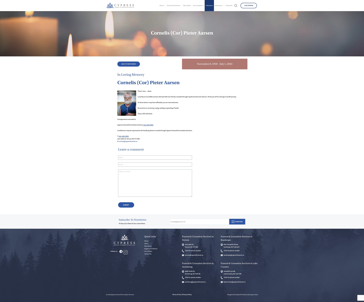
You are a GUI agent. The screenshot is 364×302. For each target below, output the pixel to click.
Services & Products (173, 5)
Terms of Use (176, 294)
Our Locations (197, 5)
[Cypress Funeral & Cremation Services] (124, 240)
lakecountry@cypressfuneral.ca (235, 282)
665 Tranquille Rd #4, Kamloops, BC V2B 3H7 (231, 245)
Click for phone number (193, 250)
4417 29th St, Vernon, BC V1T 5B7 (191, 245)
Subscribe (239, 222)
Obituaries (209, 5)
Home (146, 241)
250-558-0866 (148, 125)
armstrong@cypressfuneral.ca (195, 282)
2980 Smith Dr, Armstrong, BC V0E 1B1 (192, 272)
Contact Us (229, 5)
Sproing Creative (253, 294)
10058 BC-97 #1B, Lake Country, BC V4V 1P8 (232, 272)
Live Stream (248, 5)
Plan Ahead (187, 5)
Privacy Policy (187, 294)
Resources (218, 5)
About (161, 5)
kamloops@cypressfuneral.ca (234, 255)
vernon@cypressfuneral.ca (128, 141)
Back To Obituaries (128, 64)
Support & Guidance (150, 249)
